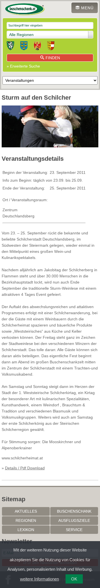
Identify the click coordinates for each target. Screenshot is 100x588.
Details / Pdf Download (25, 468)
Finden (53, 58)
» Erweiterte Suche (23, 66)
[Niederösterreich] (24, 46)
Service (74, 529)
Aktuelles (26, 511)
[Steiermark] (10, 46)
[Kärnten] (50, 46)
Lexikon (26, 529)
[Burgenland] (37, 46)
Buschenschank (74, 511)
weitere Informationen (39, 579)
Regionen (26, 520)
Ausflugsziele (74, 520)
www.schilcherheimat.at (22, 458)
